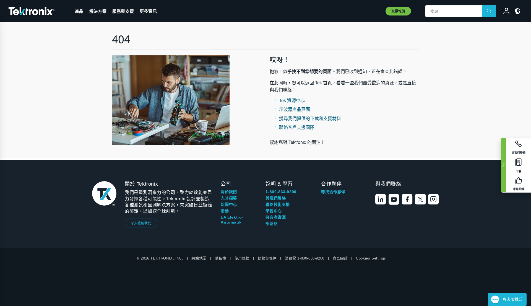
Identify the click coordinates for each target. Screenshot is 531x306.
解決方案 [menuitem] (97, 11)
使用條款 (242, 258)
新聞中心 (229, 204)
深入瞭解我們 (141, 223)
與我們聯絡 (276, 198)
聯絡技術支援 (278, 204)
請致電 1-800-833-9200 (304, 258)
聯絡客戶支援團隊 (296, 127)
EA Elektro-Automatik (232, 219)
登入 (503, 12)
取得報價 (398, 11)
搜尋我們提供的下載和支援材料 (310, 118)
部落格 (272, 223)
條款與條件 (267, 258)
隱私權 (220, 258)
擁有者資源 (276, 217)
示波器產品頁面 (294, 109)
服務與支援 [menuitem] (123, 11)
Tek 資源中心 (292, 100)
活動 (225, 211)
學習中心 (274, 211)
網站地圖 (198, 258)
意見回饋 (340, 258)
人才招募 (229, 198)
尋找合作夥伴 (333, 192)
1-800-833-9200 (281, 192)
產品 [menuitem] (79, 11)
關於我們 (229, 192)
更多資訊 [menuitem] (148, 11)
